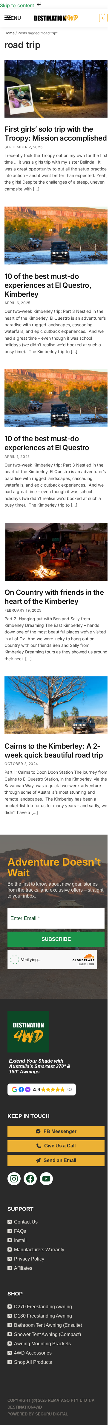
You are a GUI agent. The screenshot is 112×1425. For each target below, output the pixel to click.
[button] (103, 18)
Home (9, 33)
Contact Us (26, 1221)
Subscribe (56, 939)
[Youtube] (46, 1178)
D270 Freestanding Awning (43, 1306)
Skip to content (18, 5)
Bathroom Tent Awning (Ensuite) (48, 1325)
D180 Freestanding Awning (43, 1315)
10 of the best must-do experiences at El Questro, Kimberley (47, 285)
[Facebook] (30, 1178)
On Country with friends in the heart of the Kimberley (54, 597)
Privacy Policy (29, 1258)
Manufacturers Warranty (39, 1249)
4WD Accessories (33, 1352)
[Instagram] (14, 1178)
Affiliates (23, 1268)
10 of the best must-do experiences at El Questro (46, 443)
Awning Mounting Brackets (42, 1343)
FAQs (20, 1231)
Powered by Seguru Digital (37, 1414)
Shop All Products (33, 1362)
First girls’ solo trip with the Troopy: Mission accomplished (55, 133)
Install (20, 1240)
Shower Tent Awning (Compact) (47, 1334)
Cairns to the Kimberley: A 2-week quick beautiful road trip (53, 750)
